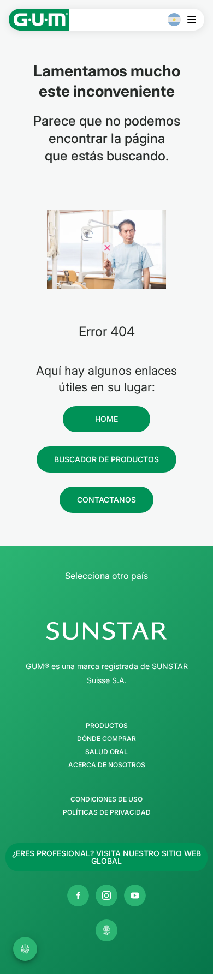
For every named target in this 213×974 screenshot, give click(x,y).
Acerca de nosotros (106, 765)
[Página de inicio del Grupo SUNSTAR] (106, 630)
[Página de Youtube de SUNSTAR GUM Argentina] (135, 895)
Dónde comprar (106, 739)
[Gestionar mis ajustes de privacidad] (106, 930)
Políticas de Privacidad (107, 812)
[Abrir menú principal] (194, 20)
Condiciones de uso (106, 799)
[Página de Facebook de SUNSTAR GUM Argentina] (78, 895)
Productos (107, 725)
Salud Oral (106, 752)
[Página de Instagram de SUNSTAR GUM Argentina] (106, 895)
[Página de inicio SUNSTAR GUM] (39, 20)
